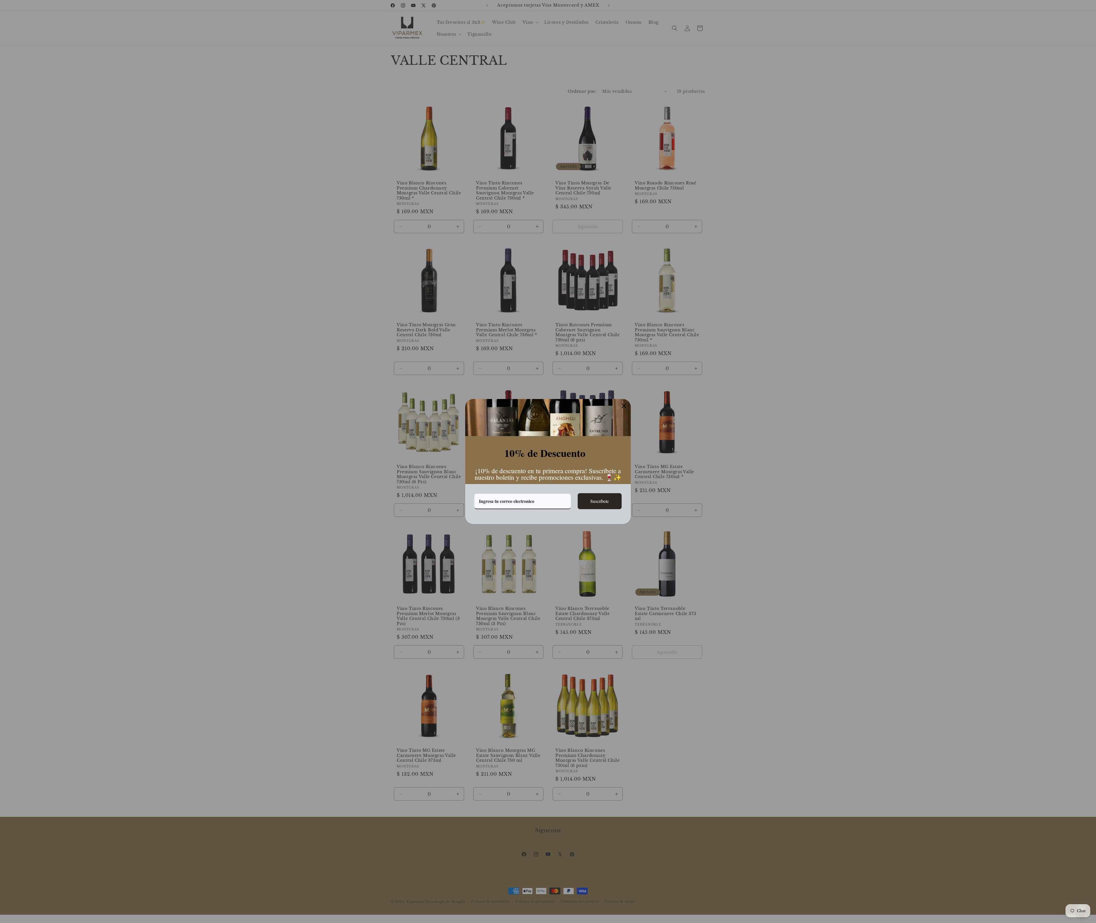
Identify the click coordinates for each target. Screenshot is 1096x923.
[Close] (624, 406)
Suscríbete (599, 501)
